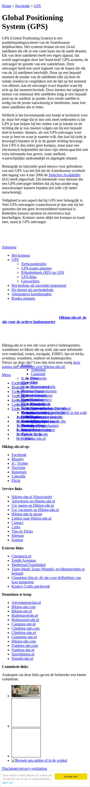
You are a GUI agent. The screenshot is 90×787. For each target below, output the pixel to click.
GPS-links (29, 277)
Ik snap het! (71, 776)
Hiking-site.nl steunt (27, 514)
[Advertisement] (30, 311)
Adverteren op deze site (48, 408)
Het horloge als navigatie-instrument (39, 285)
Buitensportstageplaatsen (40, 426)
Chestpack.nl (21, 556)
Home (6, 6)
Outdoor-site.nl (23, 650)
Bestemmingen (32, 391)
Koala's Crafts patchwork (31, 586)
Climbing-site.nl (24, 633)
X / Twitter (20, 463)
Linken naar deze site (47, 417)
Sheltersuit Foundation (29, 565)
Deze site (28, 400)
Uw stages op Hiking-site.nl (33, 505)
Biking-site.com (24, 607)
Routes (26, 365)
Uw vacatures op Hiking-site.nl (35, 510)
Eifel (34, 382)
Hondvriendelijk (43, 387)
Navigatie (22, 6)
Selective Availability (65, 175)
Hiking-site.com (24, 641)
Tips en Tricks (22, 531)
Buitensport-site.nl (25, 620)
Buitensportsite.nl (25, 615)
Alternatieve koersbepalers (32, 294)
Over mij (37, 404)
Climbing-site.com (25, 628)
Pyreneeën (39, 378)
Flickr (16, 409)
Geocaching (30, 281)
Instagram (19, 400)
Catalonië (38, 374)
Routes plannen (23, 298)
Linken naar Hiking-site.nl (31, 518)
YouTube (18, 468)
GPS (37, 6)
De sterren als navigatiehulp (33, 290)
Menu (6, 375)
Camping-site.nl (24, 624)
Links (16, 527)
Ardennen (38, 370)
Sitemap (27, 426)
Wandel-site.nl (22, 658)
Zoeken (17, 540)
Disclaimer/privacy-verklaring (24, 768)
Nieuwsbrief (30, 430)
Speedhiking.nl (23, 654)
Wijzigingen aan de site (48, 421)
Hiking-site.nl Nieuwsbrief (32, 497)
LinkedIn (18, 476)
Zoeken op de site (34, 434)
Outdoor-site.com (25, 646)
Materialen (29, 382)
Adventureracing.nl (26, 602)
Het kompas (21, 255)
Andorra (37, 395)
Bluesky (18, 459)
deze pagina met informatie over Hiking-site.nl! (41, 364)
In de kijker (29, 378)
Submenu (9, 247)
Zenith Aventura (24, 560)
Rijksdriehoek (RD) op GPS (42, 272)
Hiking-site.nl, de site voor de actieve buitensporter (44, 319)
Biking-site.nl (22, 611)
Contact (27, 438)
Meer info (8, 782)
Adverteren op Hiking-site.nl (33, 501)
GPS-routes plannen (36, 268)
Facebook (19, 383)
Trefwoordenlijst (33, 264)
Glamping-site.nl (24, 637)
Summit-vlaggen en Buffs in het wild (59, 413)
